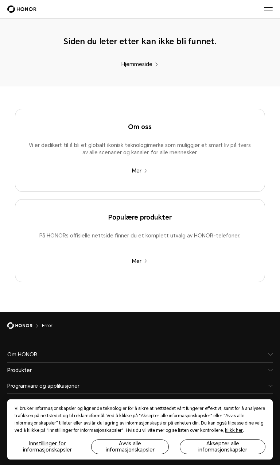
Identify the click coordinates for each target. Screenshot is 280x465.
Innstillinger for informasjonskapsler (47, 447)
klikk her (234, 430)
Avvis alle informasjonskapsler (130, 447)
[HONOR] (24, 326)
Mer (136, 171)
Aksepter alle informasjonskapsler (222, 447)
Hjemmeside (136, 64)
